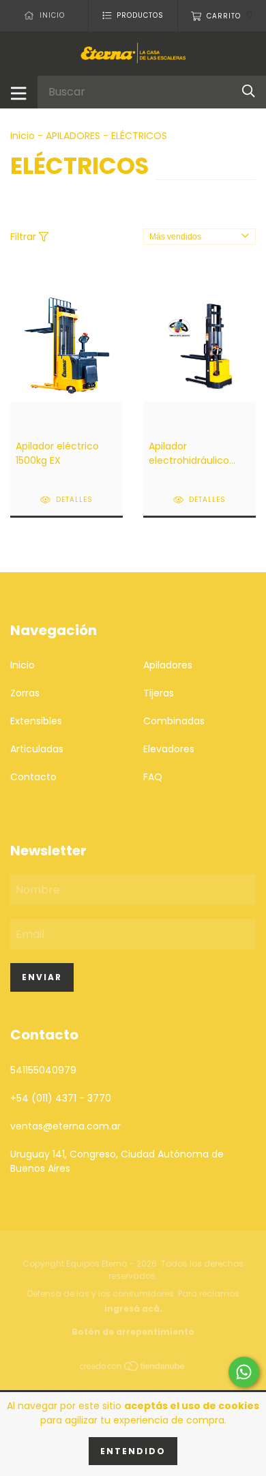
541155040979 (43, 1070)
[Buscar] (249, 91)
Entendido (133, 1451)
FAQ (152, 777)
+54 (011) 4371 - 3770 (60, 1098)
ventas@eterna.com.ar (65, 1126)
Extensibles (36, 721)
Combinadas (174, 721)
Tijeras (158, 693)
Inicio (22, 136)
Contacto (33, 777)
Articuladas (36, 749)
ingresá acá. (133, 1308)
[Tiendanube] (133, 1369)
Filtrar (24, 236)
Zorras (25, 693)
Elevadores (168, 749)
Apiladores (167, 665)
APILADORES (73, 136)
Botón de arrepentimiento (133, 1332)
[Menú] (19, 92)
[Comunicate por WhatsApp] (243, 1372)
